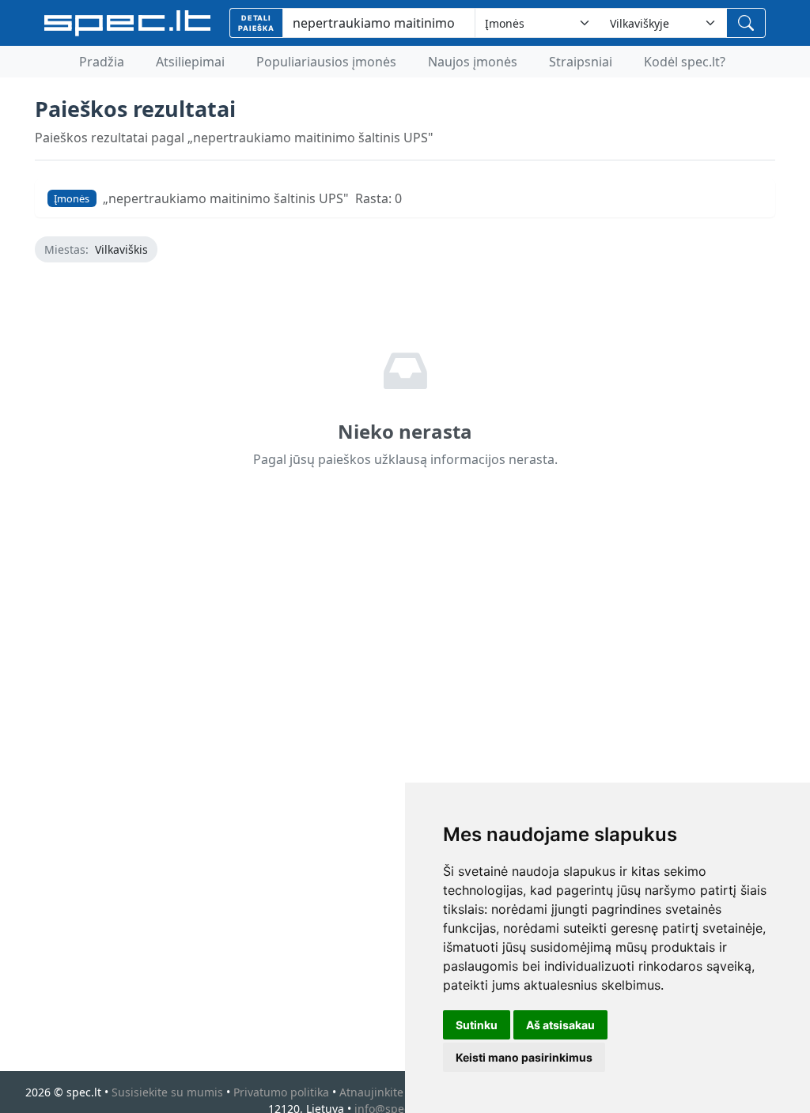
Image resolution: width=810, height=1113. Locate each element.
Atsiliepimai (190, 61)
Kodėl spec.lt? (684, 61)
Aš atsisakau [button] (560, 1025)
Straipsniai (580, 61)
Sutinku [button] (477, 1025)
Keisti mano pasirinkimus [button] (524, 1057)
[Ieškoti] (746, 23)
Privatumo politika (281, 1092)
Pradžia (101, 61)
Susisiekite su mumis (167, 1092)
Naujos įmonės (472, 61)
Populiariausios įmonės (326, 61)
